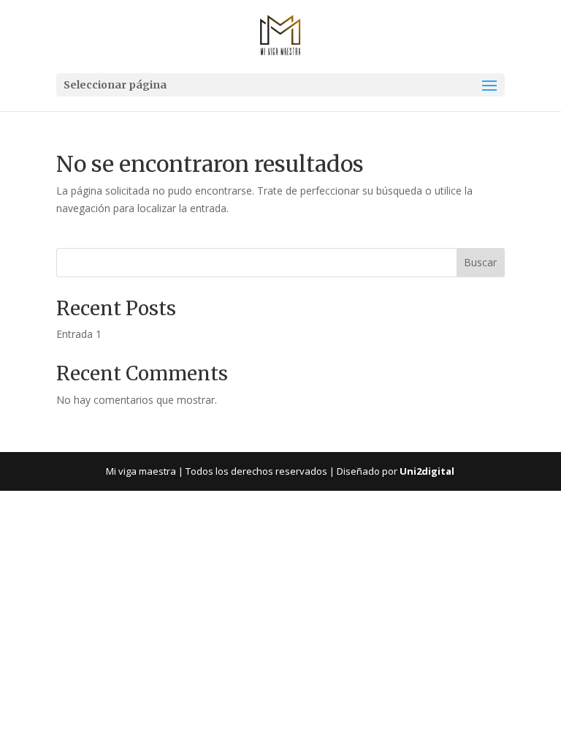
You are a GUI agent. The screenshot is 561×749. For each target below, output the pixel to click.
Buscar (480, 262)
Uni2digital (427, 471)
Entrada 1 (79, 334)
